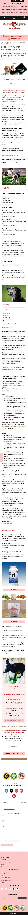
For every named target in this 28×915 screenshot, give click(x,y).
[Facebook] (2, 889)
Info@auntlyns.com (15, 699)
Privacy (2, 882)
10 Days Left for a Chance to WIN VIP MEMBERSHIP (14, 726)
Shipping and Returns (5, 877)
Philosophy (3, 873)
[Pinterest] (17, 889)
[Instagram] (13, 889)
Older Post (4, 802)
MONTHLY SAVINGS (15, 38)
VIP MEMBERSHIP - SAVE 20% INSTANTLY (15, 36)
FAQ (1, 866)
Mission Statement (5, 872)
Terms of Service (4, 879)
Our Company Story (5, 857)
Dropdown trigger (14, 18)
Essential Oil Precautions (6, 880)
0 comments (3, 59)
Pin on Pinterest (15, 84)
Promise (2, 875)
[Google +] (9, 889)
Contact (2, 864)
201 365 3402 (18, 703)
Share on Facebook (10, 79)
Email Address (14, 746)
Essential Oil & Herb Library (6, 862)
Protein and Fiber (7, 523)
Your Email (3, 820)
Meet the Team (4, 861)
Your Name (3, 814)
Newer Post (23, 802)
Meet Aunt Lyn (4, 859)
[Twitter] (6, 889)
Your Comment (4, 826)
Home (2, 42)
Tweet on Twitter (21, 79)
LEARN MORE (14, 589)
